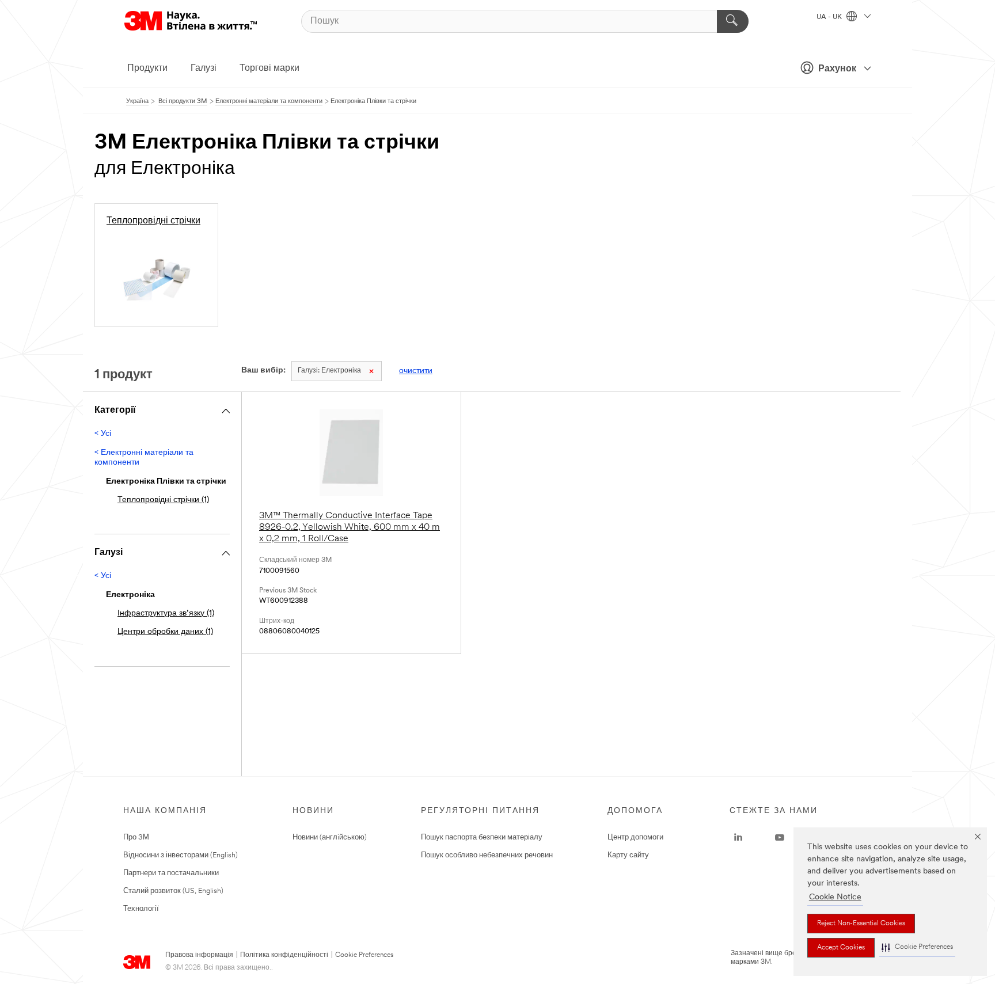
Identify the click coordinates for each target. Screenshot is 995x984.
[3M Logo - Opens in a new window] (190, 21)
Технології (141, 909)
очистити (415, 371)
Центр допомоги (635, 837)
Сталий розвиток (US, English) (173, 891)
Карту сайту (628, 855)
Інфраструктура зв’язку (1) (165, 613)
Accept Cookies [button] (841, 947)
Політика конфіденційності (284, 955)
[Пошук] (733, 21)
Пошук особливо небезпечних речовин (487, 855)
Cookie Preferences (364, 955)
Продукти (147, 68)
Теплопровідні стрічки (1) (163, 500)
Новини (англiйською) (330, 837)
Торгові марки (269, 68)
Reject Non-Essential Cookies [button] (861, 923)
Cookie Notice (835, 897)
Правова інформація (199, 955)
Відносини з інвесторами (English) (180, 855)
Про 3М (136, 837)
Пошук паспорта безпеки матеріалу (481, 837)
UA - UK (830, 17)
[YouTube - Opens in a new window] (779, 837)
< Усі (102, 434)
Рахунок (837, 69)
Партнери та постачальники (171, 873)
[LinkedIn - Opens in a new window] (738, 837)
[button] (917, 947)
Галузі (204, 68)
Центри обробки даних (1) (165, 632)
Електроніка (329, 370)
